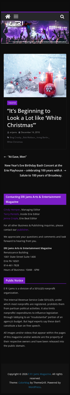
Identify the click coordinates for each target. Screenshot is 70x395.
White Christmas (15, 141)
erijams (13, 132)
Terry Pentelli (11, 214)
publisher (22, 229)
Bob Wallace (29, 137)
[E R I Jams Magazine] (8, 16)
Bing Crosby (15, 137)
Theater (12, 103)
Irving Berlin (42, 137)
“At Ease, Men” (17, 157)
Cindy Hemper (12, 209)
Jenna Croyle (11, 218)
